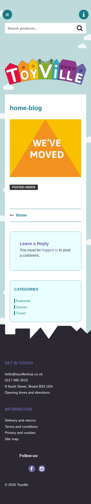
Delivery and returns (20, 420)
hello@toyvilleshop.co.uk (24, 374)
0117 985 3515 (16, 380)
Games (21, 307)
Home (21, 215)
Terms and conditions (21, 427)
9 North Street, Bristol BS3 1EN (29, 386)
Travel (20, 313)
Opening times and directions (27, 392)
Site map (11, 439)
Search (75, 28)
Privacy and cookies (20, 433)
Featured (23, 301)
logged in (50, 250)
